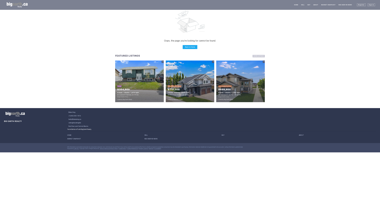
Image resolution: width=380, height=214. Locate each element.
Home (296, 5)
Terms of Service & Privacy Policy (109, 148)
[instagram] (17, 147)
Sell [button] (302, 5)
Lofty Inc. (76, 148)
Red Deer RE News (345, 5)
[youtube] (21, 147)
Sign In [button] (371, 5)
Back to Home (190, 47)
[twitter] (13, 147)
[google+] (25, 147)
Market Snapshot (328, 5)
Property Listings (143, 148)
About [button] (315, 5)
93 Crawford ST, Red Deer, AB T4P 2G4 (128, 95)
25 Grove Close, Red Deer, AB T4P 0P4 (178, 95)
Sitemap (151, 148)
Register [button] (361, 5)
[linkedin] (9, 147)
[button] (69, 135)
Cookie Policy (122, 148)
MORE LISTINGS (259, 56)
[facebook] (5, 147)
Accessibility (157, 148)
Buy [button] (309, 5)
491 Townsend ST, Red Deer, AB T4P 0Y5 (229, 95)
